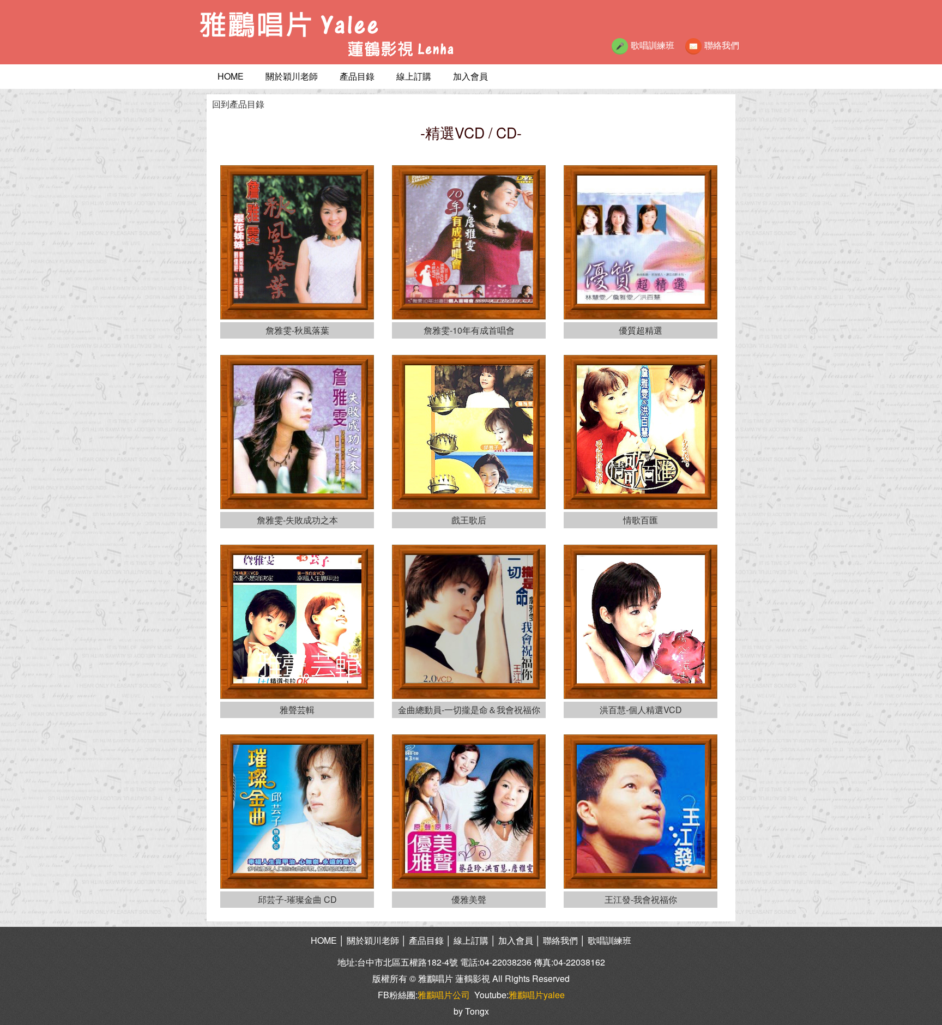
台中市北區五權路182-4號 (407, 962)
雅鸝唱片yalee (537, 994)
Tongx (477, 1011)
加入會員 (470, 76)
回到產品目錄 (238, 104)
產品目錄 (357, 76)
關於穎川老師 (291, 76)
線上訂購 (413, 76)
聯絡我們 (721, 45)
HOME (231, 76)
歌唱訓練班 (652, 45)
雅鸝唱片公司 (444, 994)
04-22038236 (506, 962)
